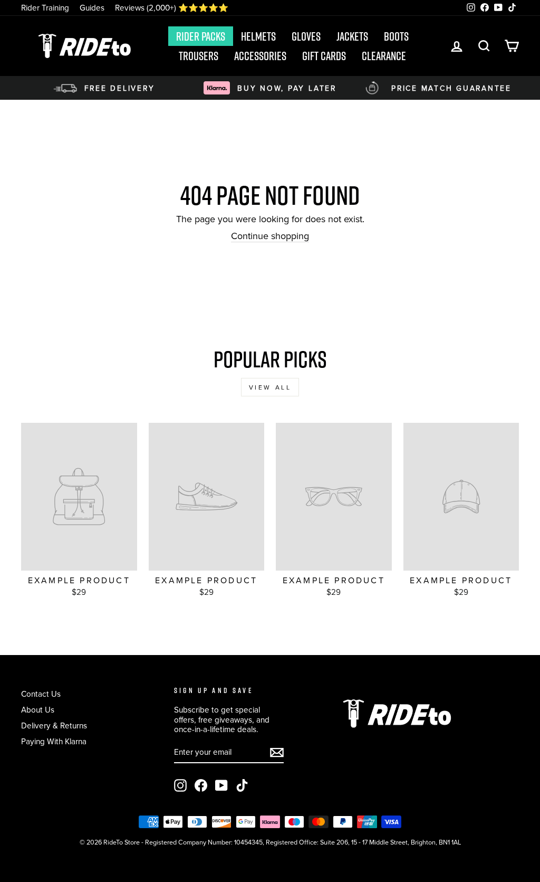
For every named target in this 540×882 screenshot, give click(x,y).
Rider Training (45, 7)
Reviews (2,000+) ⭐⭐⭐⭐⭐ (171, 7)
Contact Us (41, 693)
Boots (396, 36)
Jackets (352, 36)
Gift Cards (324, 56)
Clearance (384, 56)
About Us (37, 709)
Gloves (306, 36)
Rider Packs (200, 36)
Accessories (260, 56)
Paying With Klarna (53, 741)
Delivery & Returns (54, 725)
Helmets (258, 36)
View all (270, 387)
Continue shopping (270, 236)
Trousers (198, 56)
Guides (92, 7)
